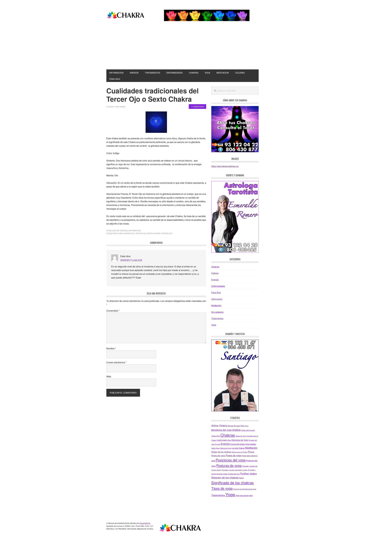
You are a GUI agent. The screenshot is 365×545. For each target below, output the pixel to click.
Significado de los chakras (232, 482)
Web (108, 376)
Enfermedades (218, 285)
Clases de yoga (241, 436)
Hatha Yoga (215, 448)
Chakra (125, 15)
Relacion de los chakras (225, 477)
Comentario (113, 310)
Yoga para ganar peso (244, 495)
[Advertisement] (182, 48)
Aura (246, 426)
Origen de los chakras (221, 451)
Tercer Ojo (166, 233)
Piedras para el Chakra (239, 452)
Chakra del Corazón (248, 430)
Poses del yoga (218, 455)
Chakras (215, 266)
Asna (243, 425)
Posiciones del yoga (231, 459)
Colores (215, 273)
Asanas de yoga (233, 425)
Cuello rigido (222, 440)
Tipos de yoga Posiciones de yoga (244, 489)
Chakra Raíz (215, 436)
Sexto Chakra (154, 233)
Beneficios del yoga (221, 430)
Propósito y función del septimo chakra (235, 470)
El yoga (217, 444)
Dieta (229, 440)
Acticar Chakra (219, 425)
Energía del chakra (237, 444)
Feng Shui (216, 292)
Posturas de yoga (229, 465)
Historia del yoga (225, 448)
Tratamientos (217, 318)
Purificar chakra (248, 473)
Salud (241, 478)
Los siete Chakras (238, 448)
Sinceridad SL (144, 523)
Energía (124, 230)
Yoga (213, 324)
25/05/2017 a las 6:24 (131, 260)
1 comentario (197, 106)
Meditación (216, 305)
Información (135, 230)
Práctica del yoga (234, 474)
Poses (251, 451)
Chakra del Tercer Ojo (135, 233)
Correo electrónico (116, 362)
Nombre (111, 348)
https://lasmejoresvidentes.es (225, 166)
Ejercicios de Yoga (240, 440)
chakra (236, 430)
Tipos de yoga (222, 488)
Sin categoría (217, 311)
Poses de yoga (233, 455)
